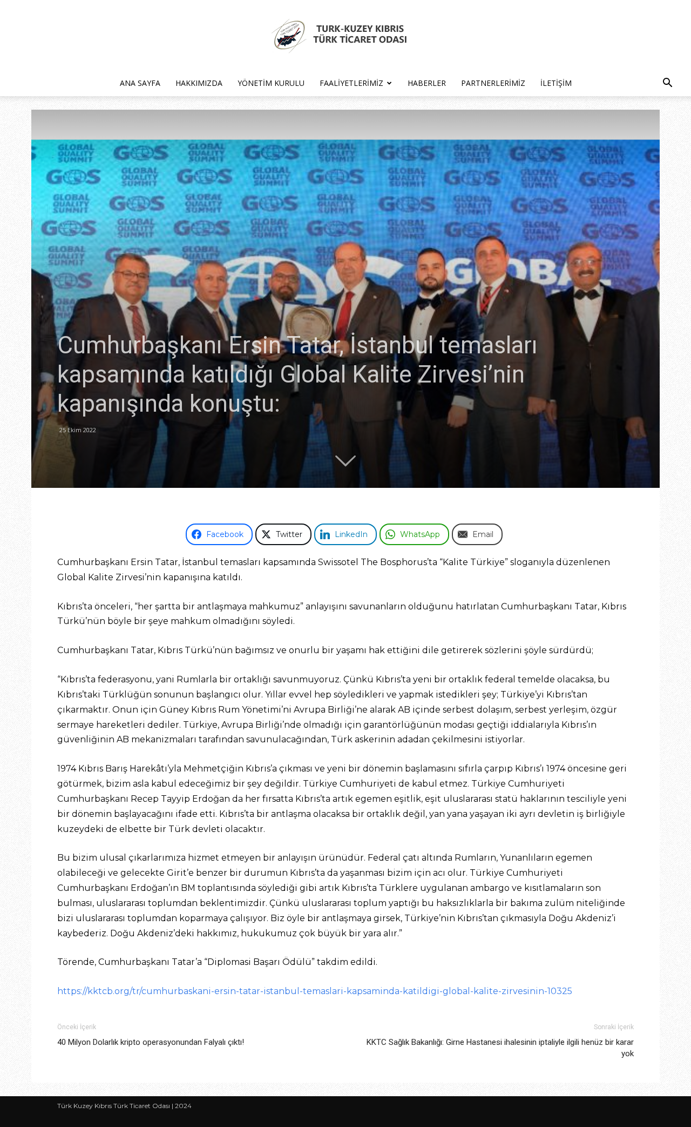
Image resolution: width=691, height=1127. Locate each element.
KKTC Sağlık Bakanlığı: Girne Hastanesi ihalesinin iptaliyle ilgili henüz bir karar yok (500, 1047)
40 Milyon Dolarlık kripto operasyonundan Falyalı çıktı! (150, 1042)
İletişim (556, 83)
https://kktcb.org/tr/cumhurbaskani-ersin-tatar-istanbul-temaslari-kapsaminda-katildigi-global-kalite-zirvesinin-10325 (314, 991)
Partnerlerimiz (493, 83)
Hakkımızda (198, 83)
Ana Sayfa (140, 83)
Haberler (427, 83)
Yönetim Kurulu (271, 83)
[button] (667, 84)
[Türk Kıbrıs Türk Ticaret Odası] (345, 36)
